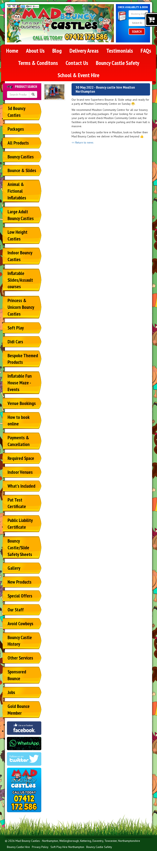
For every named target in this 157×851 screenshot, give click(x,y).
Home (12, 50)
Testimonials (119, 50)
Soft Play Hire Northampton (67, 847)
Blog (57, 50)
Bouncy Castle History (20, 640)
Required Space (21, 458)
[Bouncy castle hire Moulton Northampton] (54, 91)
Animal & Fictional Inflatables (17, 191)
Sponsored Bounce (17, 675)
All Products (18, 143)
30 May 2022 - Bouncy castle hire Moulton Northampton (105, 89)
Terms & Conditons (38, 63)
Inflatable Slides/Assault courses (20, 280)
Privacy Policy (40, 847)
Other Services (20, 658)
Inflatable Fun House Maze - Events (20, 382)
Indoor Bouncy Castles (20, 256)
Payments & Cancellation (19, 441)
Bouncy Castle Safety (117, 63)
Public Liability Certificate (20, 523)
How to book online (19, 420)
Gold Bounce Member (19, 709)
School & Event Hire (78, 75)
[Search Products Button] (33, 94)
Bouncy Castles (21, 157)
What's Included (21, 486)
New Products (19, 582)
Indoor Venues (20, 472)
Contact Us (77, 63)
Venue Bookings (22, 403)
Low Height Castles (17, 235)
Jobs (11, 692)
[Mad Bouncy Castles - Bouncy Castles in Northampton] (60, 19)
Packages (16, 129)
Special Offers (20, 596)
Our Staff (16, 610)
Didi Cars (15, 342)
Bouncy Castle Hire (18, 847)
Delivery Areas (84, 50)
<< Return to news (82, 142)
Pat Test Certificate (17, 503)
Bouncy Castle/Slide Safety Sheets (20, 547)
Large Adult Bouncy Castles (21, 215)
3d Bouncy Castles (16, 111)
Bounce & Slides (22, 170)
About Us (35, 50)
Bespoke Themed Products (23, 359)
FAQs (146, 50)
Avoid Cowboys (20, 623)
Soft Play (16, 328)
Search (137, 31)
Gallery (14, 568)
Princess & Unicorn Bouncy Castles (21, 307)
